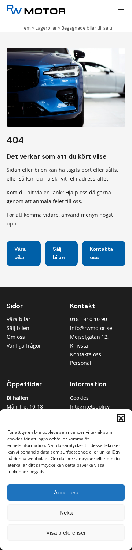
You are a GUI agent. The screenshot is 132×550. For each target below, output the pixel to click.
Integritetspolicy (90, 406)
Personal (80, 362)
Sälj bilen (59, 253)
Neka (66, 512)
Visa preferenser (66, 533)
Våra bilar (20, 253)
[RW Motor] (46, 9)
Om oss (16, 336)
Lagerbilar (46, 28)
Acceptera (66, 492)
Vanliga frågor (24, 345)
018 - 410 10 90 (88, 319)
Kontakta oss (101, 253)
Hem (25, 28)
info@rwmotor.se (91, 328)
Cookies (79, 397)
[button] (121, 418)
